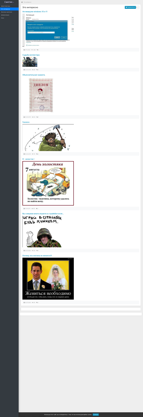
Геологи (25, 122)
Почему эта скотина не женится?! (37, 256)
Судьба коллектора (31, 55)
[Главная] (21, 2)
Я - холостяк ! (28, 159)
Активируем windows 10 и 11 (34, 11)
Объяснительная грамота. (33, 75)
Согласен (95, 414)
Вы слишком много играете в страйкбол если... (43, 214)
